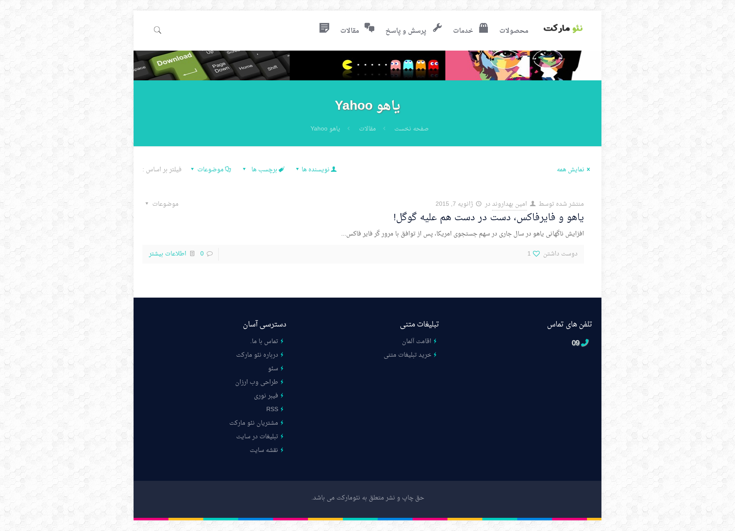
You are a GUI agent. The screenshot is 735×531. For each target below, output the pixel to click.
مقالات (367, 129)
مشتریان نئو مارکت (253, 423)
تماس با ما (265, 341)
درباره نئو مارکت (257, 355)
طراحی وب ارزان (256, 382)
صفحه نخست (411, 129)
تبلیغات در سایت (257, 437)
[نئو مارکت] (563, 30)
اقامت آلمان (416, 341)
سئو (273, 369)
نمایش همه (570, 170)
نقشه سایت (264, 450)
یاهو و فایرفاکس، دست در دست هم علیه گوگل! (488, 218)
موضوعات (210, 170)
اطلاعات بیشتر (167, 254)
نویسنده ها (316, 170)
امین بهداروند (509, 204)
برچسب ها (263, 170)
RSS (272, 409)
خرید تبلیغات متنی (407, 355)
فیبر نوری (266, 396)
